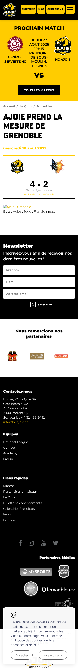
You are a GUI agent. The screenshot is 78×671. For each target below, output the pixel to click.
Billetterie (28, 9)
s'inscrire (45, 304)
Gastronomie (55, 9)
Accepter (21, 655)
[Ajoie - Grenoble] (17, 207)
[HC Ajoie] (9, 9)
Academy (10, 453)
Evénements (12, 514)
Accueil (9, 106)
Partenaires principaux (20, 491)
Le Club (26, 106)
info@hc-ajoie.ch (15, 422)
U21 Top (9, 448)
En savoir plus (53, 655)
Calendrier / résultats (19, 509)
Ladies (8, 459)
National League (15, 442)
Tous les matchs (39, 90)
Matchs (8, 486)
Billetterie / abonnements (22, 503)
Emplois (9, 520)
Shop (41, 9)
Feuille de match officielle (39, 194)
